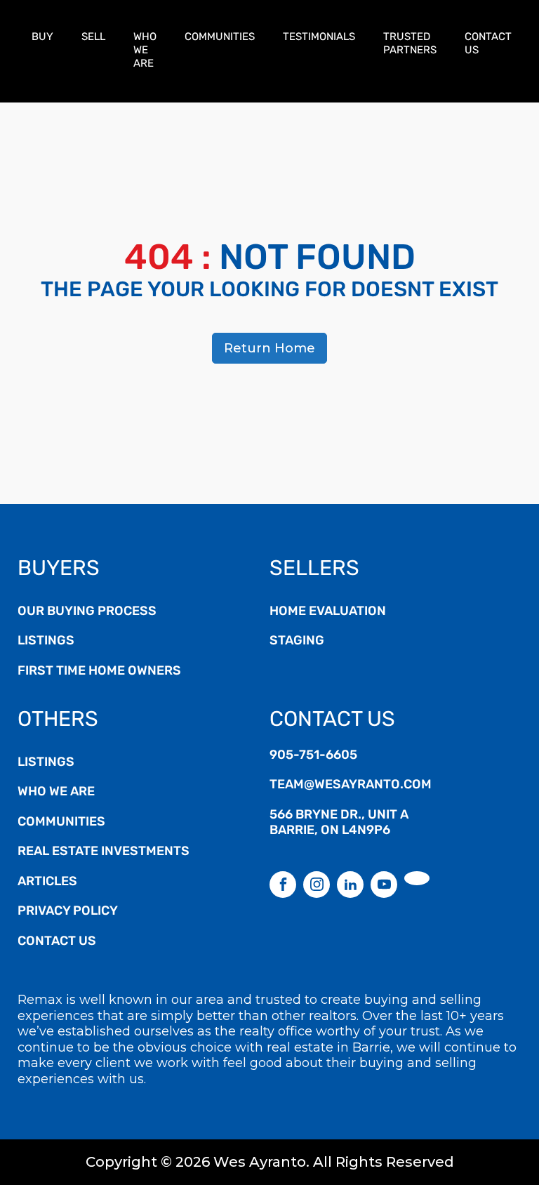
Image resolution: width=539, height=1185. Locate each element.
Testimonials (319, 37)
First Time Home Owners (99, 672)
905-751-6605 (313, 756)
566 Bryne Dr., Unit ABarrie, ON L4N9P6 (339, 823)
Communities (220, 37)
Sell (93, 37)
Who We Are (145, 50)
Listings (46, 641)
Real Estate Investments (103, 852)
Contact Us (488, 44)
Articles (47, 882)
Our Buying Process (87, 612)
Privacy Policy (68, 912)
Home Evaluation (328, 612)
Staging (297, 641)
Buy (42, 37)
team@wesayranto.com (351, 785)
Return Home (269, 348)
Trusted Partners (410, 44)
